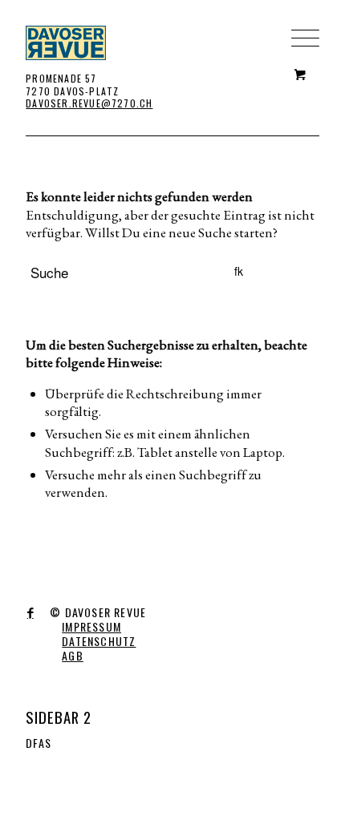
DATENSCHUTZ (99, 640)
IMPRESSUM (91, 626)
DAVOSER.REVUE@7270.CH (89, 103)
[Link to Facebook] (30, 613)
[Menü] (297, 12)
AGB (72, 655)
